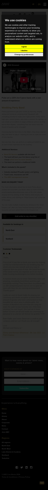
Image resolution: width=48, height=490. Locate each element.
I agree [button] (24, 47)
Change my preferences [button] (24, 54)
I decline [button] (24, 50)
